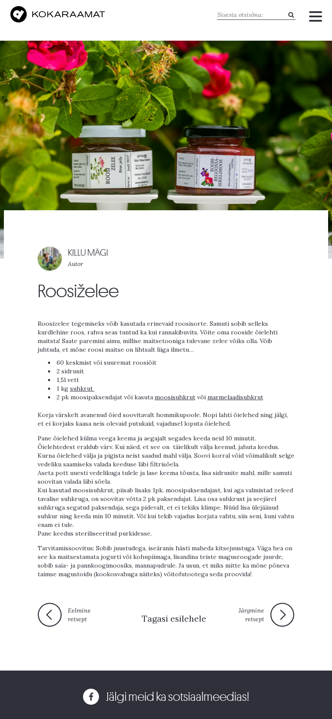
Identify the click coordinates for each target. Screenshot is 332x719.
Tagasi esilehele (174, 618)
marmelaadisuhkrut (235, 397)
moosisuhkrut (175, 397)
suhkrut (82, 388)
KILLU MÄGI (88, 252)
